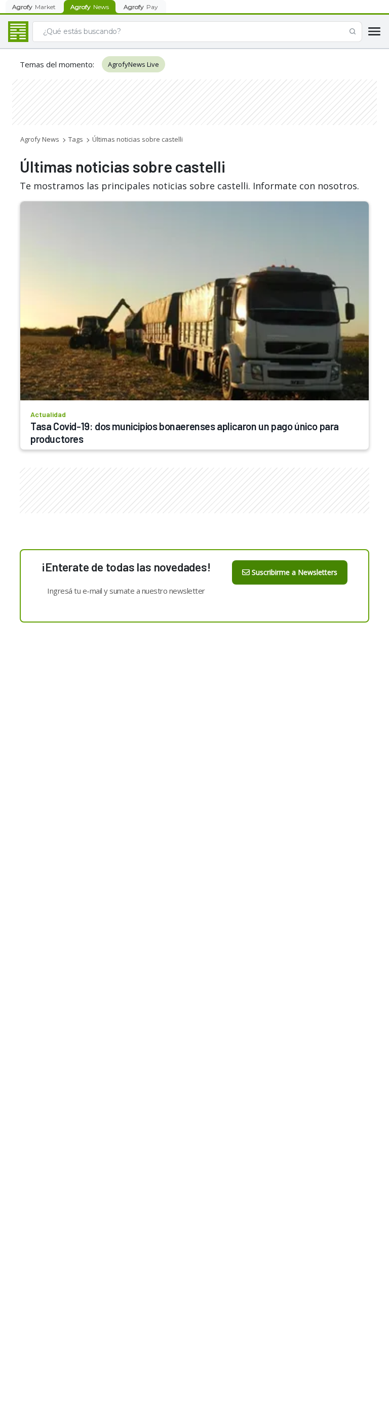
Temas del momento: (57, 64)
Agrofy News (39, 139)
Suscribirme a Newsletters (294, 572)
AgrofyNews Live (133, 64)
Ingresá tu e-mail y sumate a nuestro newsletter (126, 591)
